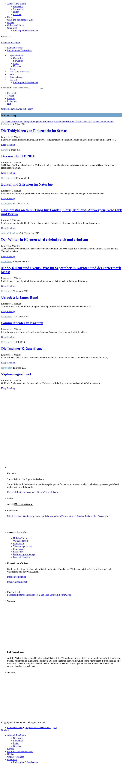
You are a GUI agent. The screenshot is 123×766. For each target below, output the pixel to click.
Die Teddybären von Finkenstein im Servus (34, 131)
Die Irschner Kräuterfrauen (22, 348)
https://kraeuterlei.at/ (16, 577)
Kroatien (17, 14)
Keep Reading (8, 145)
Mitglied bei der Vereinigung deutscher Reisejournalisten (34, 516)
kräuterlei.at (18, 543)
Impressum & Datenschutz (19, 50)
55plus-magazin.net (16, 374)
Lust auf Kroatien (21, 557)
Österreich (18, 6)
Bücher (10, 22)
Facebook (5, 42)
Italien (16, 11)
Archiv (10, 504)
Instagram (15, 42)
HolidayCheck (20, 538)
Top (55, 727)
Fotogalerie (36, 121)
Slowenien (18, 9)
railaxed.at (18, 551)
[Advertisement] (64, 626)
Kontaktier (14, 47)
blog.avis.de (19, 549)
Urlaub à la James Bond (19, 297)
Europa (10, 17)
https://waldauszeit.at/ (17, 582)
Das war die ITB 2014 (17, 156)
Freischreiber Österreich (96, 516)
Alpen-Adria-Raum (16, 3)
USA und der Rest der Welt (20, 20)
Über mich (12, 28)
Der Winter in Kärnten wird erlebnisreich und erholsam (44, 240)
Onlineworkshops (15, 25)
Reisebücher (60, 121)
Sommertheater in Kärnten (22, 323)
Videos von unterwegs (103, 121)
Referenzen (47, 121)
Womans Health (20, 541)
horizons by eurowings (24, 554)
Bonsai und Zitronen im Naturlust (27, 184)
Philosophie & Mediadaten (25, 30)
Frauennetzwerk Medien (72, 516)
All (2, 121)
